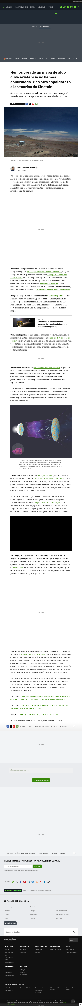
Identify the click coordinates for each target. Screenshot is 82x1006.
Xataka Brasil (9, 991)
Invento (24, 58)
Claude (62, 853)
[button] (27, 167)
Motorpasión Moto (71, 952)
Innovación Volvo (44, 26)
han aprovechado (45, 475)
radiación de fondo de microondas (49, 478)
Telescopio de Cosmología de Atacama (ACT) (38, 714)
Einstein (55, 726)
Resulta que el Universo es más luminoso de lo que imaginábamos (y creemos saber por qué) (52, 324)
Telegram (68, 7)
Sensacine (38, 949)
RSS (36, 881)
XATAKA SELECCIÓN (21, 7)
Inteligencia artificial (62, 914)
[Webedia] (77, 1)
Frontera (52, 58)
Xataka (7, 949)
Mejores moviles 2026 (28, 853)
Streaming (8, 907)
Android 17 (54, 853)
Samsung (33, 914)
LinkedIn (44, 881)
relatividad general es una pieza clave (53, 290)
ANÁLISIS (9, 7)
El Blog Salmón (24, 970)
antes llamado (17, 567)
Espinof (37, 952)
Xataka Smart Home (9, 958)
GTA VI (41, 58)
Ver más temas (10, 923)
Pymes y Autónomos (23, 973)
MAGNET (50, 7)
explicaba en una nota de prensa (49, 502)
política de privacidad (31, 870)
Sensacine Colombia (38, 991)
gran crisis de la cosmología (33, 654)
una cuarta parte (54, 296)
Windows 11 (59, 918)
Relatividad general (42, 726)
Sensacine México (41, 988)
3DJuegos (23, 949)
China (6, 918)
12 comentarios (19, 104)
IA (46, 58)
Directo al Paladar (56, 949)
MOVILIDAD (41, 7)
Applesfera (8, 955)
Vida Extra (23, 952)
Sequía (17, 58)
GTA (69, 58)
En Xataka (40, 319)
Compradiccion (9, 975)
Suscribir (37, 866)
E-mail (36, 104)
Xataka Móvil (9, 952)
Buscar (74, 932)
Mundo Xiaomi (9, 962)
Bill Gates (9, 58)
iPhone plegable (43, 853)
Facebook (27, 104)
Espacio (30, 726)
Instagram (71, 7)
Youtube (75, 7)
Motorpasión (70, 949)
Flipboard (33, 104)
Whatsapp (61, 58)
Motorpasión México (70, 988)
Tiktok (64, 7)
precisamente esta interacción (47, 367)
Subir (72, 940)
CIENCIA (32, 7)
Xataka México (9, 988)
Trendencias (8, 970)
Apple (6, 914)
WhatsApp (61, 7)
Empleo (32, 918)
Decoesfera (8, 972)
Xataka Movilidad (61, 911)
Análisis (32, 907)
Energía (32, 911)
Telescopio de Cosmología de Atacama (44, 272)
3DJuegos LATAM (25, 988)
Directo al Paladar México (56, 988)
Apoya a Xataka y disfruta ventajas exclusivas (37, 890)
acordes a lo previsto (49, 284)
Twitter (78, 7)
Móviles (7, 911)
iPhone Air (33, 58)
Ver (42, 780)
